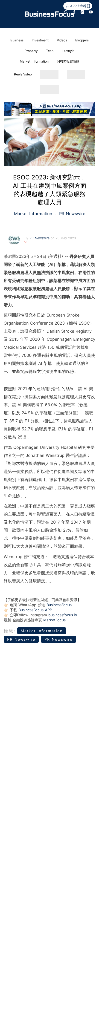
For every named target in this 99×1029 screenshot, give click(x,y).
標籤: (10, 630)
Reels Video (23, 74)
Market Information (34, 61)
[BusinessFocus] (49, 14)
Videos (62, 40)
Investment (40, 40)
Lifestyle (68, 51)
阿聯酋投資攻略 (68, 61)
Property (31, 51)
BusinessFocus (59, 604)
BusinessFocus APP (35, 610)
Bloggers (82, 40)
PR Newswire (71, 213)
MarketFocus (54, 620)
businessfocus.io (62, 615)
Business (16, 40)
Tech (49, 51)
